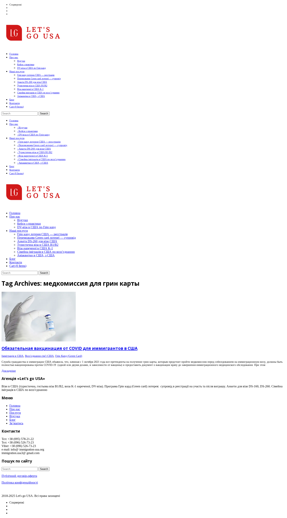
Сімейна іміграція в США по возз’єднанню (38, 92)
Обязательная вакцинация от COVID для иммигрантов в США (69, 348)
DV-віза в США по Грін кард (31, 68)
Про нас (14, 409)
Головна (14, 405)
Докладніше (9, 370)
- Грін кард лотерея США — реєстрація (39, 141)
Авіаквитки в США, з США (31, 96)
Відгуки (21, 61)
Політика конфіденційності (20, 482)
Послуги (15, 412)
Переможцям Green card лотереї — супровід (39, 78)
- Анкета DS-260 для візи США (34, 148)
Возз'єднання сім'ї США (39, 356)
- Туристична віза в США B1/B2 (34, 152)
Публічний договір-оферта (19, 476)
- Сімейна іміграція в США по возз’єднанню (41, 159)
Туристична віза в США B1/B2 (32, 85)
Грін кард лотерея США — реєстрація (35, 75)
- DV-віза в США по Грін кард (33, 134)
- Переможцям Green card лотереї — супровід (42, 145)
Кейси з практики (25, 64)
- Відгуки (22, 127)
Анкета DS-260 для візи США (32, 82)
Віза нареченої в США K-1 (30, 89)
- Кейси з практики (27, 131)
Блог (12, 419)
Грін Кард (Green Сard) (68, 356)
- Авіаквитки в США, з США (32, 162)
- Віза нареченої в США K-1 (32, 155)
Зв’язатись (16, 423)
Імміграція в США (12, 356)
